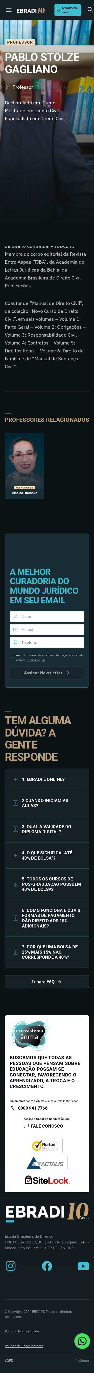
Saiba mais (17, 1101)
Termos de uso (36, 660)
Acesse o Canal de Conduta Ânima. (47, 1119)
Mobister (82, 1360)
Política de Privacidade (22, 1331)
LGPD (9, 1360)
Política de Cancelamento (24, 1346)
